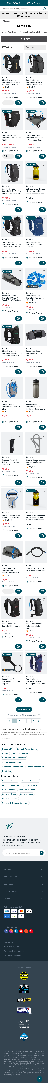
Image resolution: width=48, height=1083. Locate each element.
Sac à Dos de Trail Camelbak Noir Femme (11, 625)
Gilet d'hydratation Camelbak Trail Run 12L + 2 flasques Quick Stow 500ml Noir (12, 353)
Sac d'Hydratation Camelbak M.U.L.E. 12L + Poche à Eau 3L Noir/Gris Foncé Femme (11, 191)
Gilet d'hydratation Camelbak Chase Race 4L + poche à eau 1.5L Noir (11, 82)
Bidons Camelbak (9, 32)
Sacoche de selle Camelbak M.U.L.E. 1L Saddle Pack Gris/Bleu (10, 570)
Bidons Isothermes (35, 767)
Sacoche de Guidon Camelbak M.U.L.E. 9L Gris (34, 353)
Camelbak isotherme (30, 781)
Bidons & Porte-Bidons (27, 749)
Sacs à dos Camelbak (11, 762)
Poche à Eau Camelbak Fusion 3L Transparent (11, 516)
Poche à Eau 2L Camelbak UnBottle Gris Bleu (11, 407)
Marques (6, 21)
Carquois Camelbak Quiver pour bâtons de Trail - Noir (10, 462)
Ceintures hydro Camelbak (14, 758)
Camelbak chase (9, 794)
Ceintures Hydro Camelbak (29, 32)
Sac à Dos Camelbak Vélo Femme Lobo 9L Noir (34, 626)
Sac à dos (6, 771)
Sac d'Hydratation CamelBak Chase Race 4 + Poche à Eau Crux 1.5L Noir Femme (11, 244)
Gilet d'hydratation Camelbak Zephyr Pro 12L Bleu (34, 244)
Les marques (10, 884)
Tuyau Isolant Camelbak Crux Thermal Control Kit (35, 569)
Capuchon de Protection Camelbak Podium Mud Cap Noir (11, 681)
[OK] (42, 853)
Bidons (5, 753)
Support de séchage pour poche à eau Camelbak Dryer (36, 462)
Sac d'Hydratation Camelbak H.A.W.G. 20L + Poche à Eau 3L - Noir (35, 82)
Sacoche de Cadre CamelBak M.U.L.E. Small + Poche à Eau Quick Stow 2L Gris (35, 138)
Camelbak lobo (26, 794)
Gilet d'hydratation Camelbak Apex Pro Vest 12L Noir (12, 138)
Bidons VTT (7, 749)
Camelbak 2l (32, 785)
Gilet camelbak (8, 790)
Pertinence (30, 47)
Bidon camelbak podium (12, 785)
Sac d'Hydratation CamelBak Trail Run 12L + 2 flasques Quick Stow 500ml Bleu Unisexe (35, 681)
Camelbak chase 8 (9, 799)
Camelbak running (9, 781)
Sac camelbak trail (27, 790)
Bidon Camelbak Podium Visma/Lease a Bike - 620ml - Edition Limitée (35, 191)
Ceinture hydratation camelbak (15, 803)
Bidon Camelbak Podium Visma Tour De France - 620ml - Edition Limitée (35, 517)
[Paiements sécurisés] (15, 913)
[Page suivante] (38, 721)
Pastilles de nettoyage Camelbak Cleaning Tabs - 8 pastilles (35, 298)
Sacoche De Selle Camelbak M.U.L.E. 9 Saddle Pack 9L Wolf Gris (11, 298)
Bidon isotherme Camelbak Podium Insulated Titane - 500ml (35, 407)
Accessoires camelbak (12, 767)
